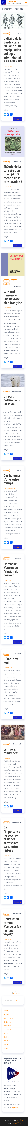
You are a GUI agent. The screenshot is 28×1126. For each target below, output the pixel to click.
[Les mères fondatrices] (12, 732)
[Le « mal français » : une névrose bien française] (12, 264)
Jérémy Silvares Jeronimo (10, 488)
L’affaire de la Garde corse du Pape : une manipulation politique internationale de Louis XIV (13, 49)
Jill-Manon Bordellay (9, 409)
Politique (14, 281)
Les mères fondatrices (11, 751)
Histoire (6, 33)
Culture (6, 281)
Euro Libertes (8, 855)
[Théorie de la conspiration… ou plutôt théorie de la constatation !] (12, 141)
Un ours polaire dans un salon (12, 400)
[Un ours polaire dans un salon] (12, 380)
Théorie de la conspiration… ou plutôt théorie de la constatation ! (13, 174)
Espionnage (7, 1022)
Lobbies (6, 162)
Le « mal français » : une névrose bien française (13, 297)
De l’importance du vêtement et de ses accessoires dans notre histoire (12, 839)
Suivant (18, 993)
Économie (7, 1014)
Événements (7, 1026)
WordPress (20, 1120)
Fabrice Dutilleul (8, 66)
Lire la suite (17, 119)
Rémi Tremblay (8, 758)
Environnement (8, 1018)
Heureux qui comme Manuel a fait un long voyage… (12, 926)
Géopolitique (8, 1029)
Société (6, 284)
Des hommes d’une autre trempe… (12, 479)
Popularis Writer (16, 1123)
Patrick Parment (8, 580)
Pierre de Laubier (8, 668)
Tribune (6, 1048)
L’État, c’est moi (11, 661)
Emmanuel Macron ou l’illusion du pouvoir (11, 569)
